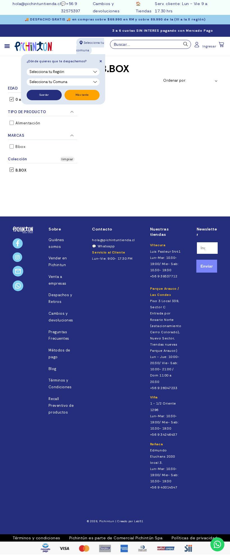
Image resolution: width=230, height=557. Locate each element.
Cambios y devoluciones (61, 317)
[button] (221, 46)
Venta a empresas (57, 280)
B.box (19, 146)
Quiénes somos (56, 243)
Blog (52, 369)
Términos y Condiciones (60, 383)
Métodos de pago (59, 353)
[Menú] (9, 46)
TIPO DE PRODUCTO (27, 111)
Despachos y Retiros (60, 298)
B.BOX (20, 170)
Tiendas (143, 10)
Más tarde (82, 95)
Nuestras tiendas (159, 232)
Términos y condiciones (36, 537)
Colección (17, 159)
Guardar (44, 95)
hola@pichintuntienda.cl (37, 3)
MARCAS (16, 135)
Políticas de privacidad (194, 537)
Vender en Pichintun (58, 261)
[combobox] (150, 44)
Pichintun (106, 521)
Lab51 (138, 521)
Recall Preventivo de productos (61, 406)
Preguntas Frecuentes (59, 335)
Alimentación (27, 123)
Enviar (207, 266)
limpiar (67, 159)
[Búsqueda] (185, 45)
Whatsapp (106, 246)
